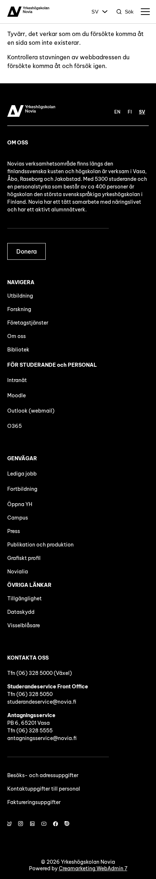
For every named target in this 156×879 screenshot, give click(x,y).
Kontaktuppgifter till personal (43, 788)
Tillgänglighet (24, 598)
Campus (17, 517)
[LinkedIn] (32, 824)
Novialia (17, 571)
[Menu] (145, 11)
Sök (129, 12)
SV (95, 12)
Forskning (19, 309)
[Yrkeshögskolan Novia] (28, 12)
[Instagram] (20, 824)
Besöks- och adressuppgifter (42, 775)
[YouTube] (44, 824)
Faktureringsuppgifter (34, 802)
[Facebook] (55, 824)
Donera (26, 251)
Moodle (16, 395)
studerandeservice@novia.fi (41, 702)
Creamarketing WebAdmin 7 (93, 868)
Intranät (17, 380)
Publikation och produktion (40, 544)
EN (117, 112)
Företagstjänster (27, 322)
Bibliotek (18, 349)
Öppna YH (19, 504)
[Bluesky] (9, 824)
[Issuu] (67, 824)
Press (13, 531)
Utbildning (20, 296)
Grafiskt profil (24, 558)
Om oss (16, 336)
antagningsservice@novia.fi (42, 738)
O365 (14, 426)
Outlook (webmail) (30, 410)
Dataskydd (20, 612)
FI (130, 112)
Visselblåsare (23, 625)
